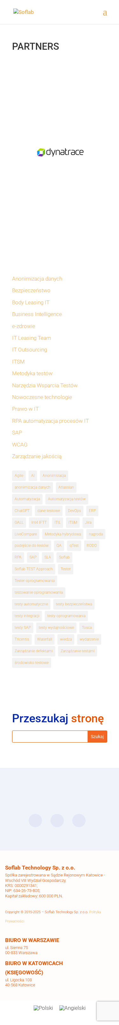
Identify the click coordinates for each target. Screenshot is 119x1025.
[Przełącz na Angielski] (72, 1008)
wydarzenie (89, 639)
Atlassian (66, 487)
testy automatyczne (31, 604)
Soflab (64, 557)
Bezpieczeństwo (31, 290)
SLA (47, 557)
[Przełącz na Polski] (43, 1008)
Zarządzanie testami (78, 651)
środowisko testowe (32, 663)
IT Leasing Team (31, 338)
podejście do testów (32, 545)
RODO (92, 545)
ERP (92, 511)
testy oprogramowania (66, 616)
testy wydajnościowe (56, 627)
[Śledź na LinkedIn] (56, 820)
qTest (74, 545)
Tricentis (22, 639)
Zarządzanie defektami (34, 651)
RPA (18, 557)
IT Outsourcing (29, 349)
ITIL (58, 522)
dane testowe (48, 511)
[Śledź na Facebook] (35, 820)
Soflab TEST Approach (34, 569)
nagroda (96, 534)
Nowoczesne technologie (42, 397)
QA (59, 545)
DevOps (74, 511)
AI (33, 475)
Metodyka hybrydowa (63, 534)
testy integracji (27, 616)
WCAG (20, 444)
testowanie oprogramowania (39, 592)
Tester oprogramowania (35, 581)
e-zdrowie (23, 326)
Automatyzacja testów (67, 499)
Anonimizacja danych (37, 278)
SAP (17, 432)
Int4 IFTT (39, 522)
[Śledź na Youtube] (78, 820)
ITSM (18, 361)
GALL (19, 522)
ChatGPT (22, 511)
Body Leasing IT (31, 302)
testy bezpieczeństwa (74, 604)
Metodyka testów (32, 373)
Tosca (87, 627)
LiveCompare (26, 534)
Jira (88, 522)
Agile (19, 475)
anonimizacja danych (32, 487)
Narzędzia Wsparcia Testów (45, 385)
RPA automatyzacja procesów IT (50, 421)
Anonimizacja (54, 475)
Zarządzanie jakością (37, 456)
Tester (66, 569)
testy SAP (23, 627)
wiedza (66, 639)
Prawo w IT (25, 409)
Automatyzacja (27, 499)
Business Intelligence (37, 314)
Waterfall (44, 639)
